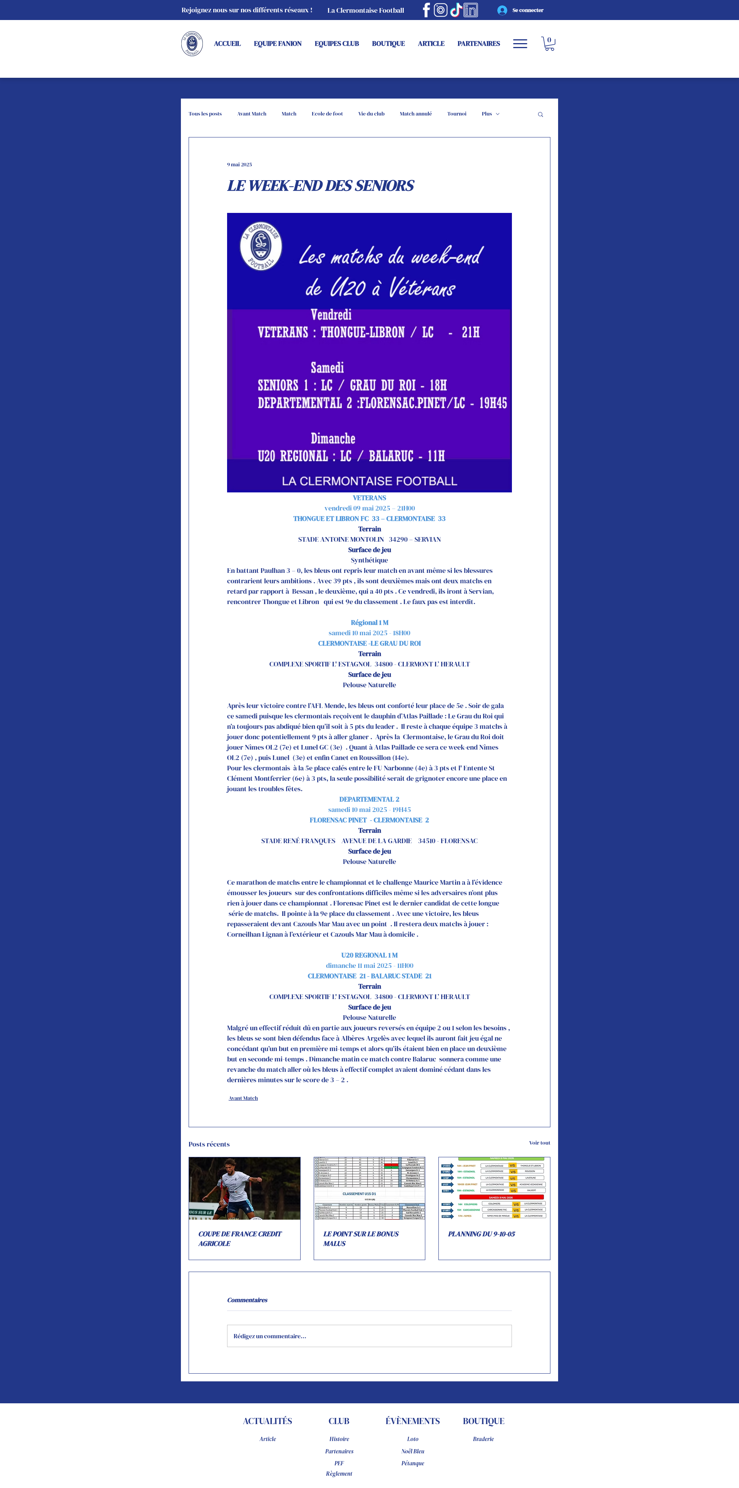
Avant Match (251, 113)
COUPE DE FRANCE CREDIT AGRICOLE (239, 1238)
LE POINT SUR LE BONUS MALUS (360, 1238)
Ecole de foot (327, 113)
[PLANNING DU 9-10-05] (494, 1188)
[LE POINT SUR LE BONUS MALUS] (369, 1188)
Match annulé (416, 113)
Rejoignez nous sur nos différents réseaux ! (247, 10)
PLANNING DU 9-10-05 (481, 1234)
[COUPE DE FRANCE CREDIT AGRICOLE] (244, 1188)
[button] (549, 44)
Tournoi (456, 113)
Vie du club (371, 113)
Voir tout (539, 1143)
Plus (487, 113)
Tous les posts (205, 113)
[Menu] (520, 43)
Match (289, 113)
